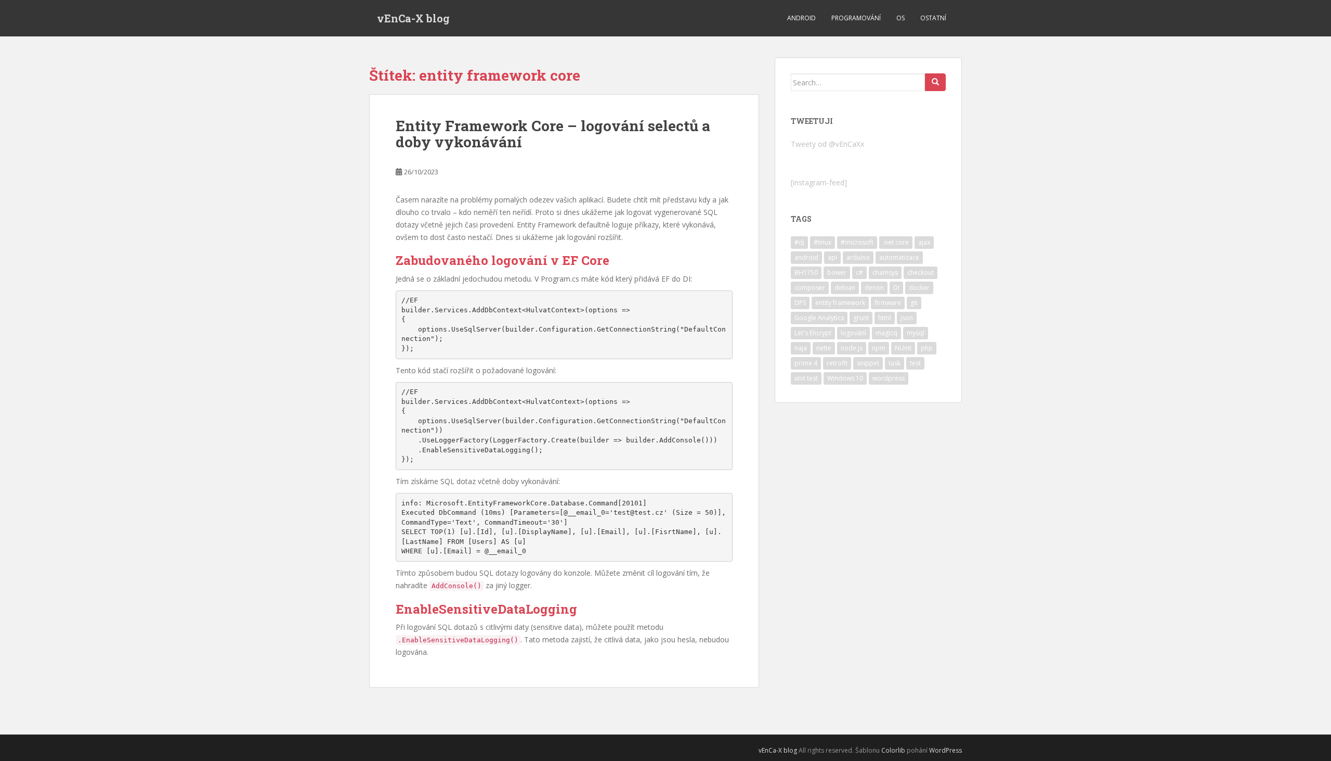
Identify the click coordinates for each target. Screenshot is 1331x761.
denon (874, 287)
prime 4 (805, 363)
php (927, 348)
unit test (806, 378)
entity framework (840, 302)
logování (853, 332)
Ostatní (933, 18)
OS (900, 18)
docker (919, 287)
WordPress (945, 750)
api (832, 257)
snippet (868, 363)
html (884, 317)
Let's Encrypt (812, 332)
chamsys (885, 272)
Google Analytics (819, 317)
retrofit (837, 363)
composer (809, 287)
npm (878, 348)
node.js (852, 348)
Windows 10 (845, 378)
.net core (896, 242)
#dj (799, 242)
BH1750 (806, 272)
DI (896, 287)
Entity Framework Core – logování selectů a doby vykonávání (553, 133)
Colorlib (893, 750)
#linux (822, 242)
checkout (920, 272)
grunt (861, 317)
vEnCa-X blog (413, 18)
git (914, 302)
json (907, 317)
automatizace (899, 257)
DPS (800, 302)
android (806, 257)
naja (800, 348)
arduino (858, 257)
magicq (886, 332)
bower (836, 272)
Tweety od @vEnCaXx (827, 144)
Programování (856, 18)
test (915, 363)
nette (823, 348)
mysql (915, 332)
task (895, 363)
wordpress (888, 378)
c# (859, 272)
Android (801, 18)
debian (844, 287)
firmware (888, 302)
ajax (924, 242)
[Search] (935, 82)
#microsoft (857, 242)
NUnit (903, 348)
